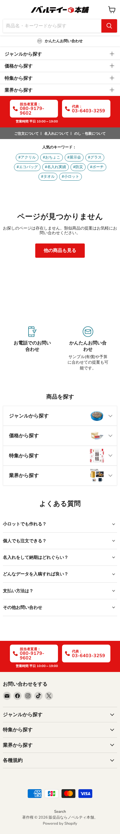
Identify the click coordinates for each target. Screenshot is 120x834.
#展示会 (74, 157)
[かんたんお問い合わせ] (88, 348)
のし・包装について (90, 133)
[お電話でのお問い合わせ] (32, 348)
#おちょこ (51, 157)
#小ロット (70, 176)
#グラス (95, 157)
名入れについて (56, 133)
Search (60, 811)
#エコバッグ (27, 167)
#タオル (48, 176)
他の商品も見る (60, 250)
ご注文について (26, 133)
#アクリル (27, 157)
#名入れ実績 (55, 167)
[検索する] (109, 26)
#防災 (78, 167)
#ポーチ (97, 167)
